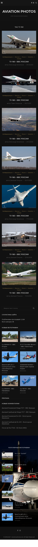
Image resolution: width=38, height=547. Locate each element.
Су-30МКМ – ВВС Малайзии (8, 389)
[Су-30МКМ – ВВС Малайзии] (10, 380)
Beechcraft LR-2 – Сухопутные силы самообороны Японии (8, 367)
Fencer (4, 428)
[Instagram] (33, 2)
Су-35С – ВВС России (22, 476)
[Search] (36, 2)
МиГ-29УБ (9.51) (20, 465)
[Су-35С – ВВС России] (7, 478)
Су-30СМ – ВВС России (25, 389)
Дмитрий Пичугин (16, 180)
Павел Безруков (16, 103)
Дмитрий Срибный (8, 412)
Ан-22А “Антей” (20, 453)
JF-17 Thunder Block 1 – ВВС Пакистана (28, 345)
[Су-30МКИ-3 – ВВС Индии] (10, 336)
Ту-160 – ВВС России (19, 62)
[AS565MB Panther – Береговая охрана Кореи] (28, 356)
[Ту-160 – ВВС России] (19, 42)
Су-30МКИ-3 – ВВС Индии (8, 345)
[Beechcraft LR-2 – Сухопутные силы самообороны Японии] (10, 356)
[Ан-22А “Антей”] (7, 456)
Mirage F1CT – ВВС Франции (25, 408)
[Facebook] (31, 2)
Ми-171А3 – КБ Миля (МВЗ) (18, 428)
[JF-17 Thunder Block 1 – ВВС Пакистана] (28, 336)
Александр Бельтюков (16, 65)
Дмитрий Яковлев (8, 408)
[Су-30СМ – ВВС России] (28, 380)
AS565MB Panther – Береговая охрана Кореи (27, 366)
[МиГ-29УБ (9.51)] (7, 467)
